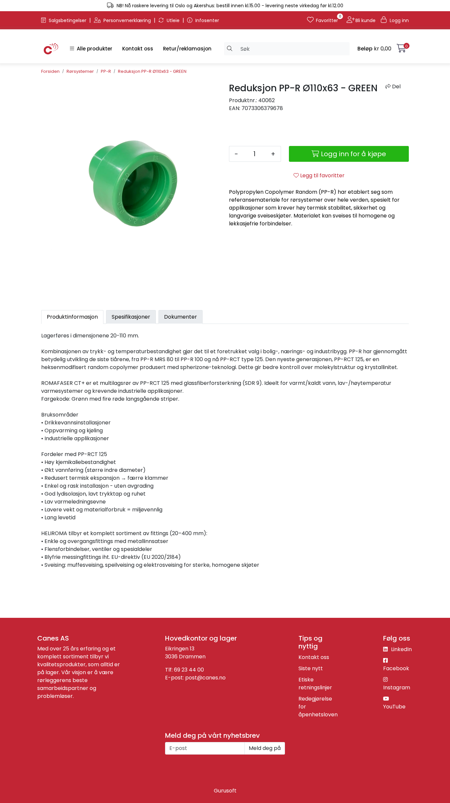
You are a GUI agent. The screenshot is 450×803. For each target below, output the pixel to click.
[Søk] (230, 48)
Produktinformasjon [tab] (72, 317)
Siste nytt (310, 668)
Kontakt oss (137, 48)
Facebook (396, 668)
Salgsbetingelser (67, 20)
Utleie (173, 20)
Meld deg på (265, 748)
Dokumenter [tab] (180, 317)
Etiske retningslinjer (315, 683)
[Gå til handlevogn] (401, 49)
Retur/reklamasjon (187, 48)
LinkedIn (401, 649)
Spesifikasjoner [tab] (131, 317)
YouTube (394, 706)
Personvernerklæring (127, 20)
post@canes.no (205, 677)
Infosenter (206, 20)
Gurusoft (225, 790)
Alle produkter (93, 48)
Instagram (396, 687)
